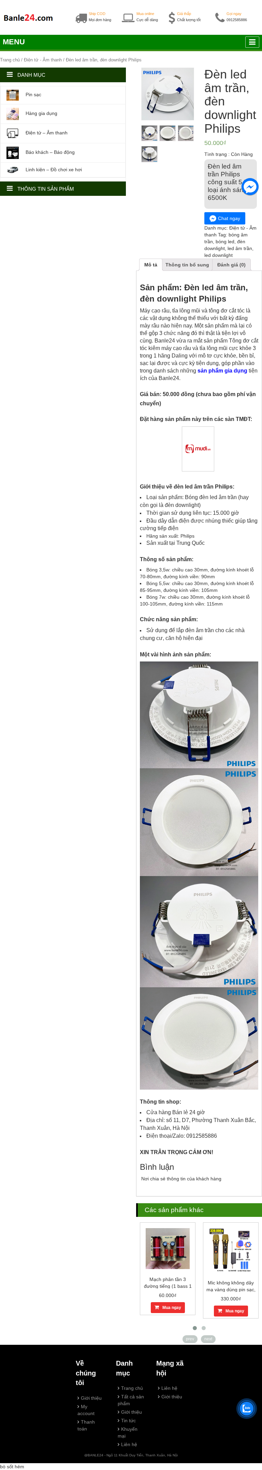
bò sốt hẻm (12, 1466)
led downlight (218, 255)
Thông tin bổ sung (187, 264)
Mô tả (150, 264)
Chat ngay (229, 218)
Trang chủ (10, 59)
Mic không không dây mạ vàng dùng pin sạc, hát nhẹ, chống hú (231, 1289)
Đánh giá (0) (231, 264)
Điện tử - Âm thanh (43, 59)
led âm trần (240, 248)
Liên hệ (129, 1444)
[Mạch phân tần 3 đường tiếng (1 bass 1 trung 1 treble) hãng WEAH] (168, 1248)
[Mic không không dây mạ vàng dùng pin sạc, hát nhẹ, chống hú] (231, 1250)
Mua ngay (171, 1307)
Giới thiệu (91, 1398)
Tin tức (128, 1420)
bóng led (225, 241)
